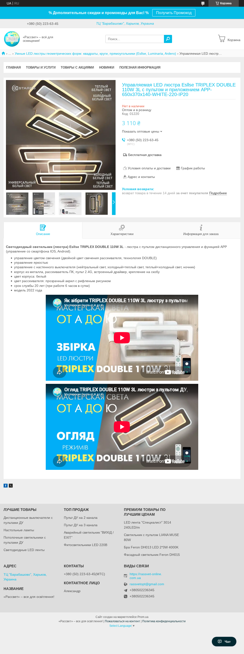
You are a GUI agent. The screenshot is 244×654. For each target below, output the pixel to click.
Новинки (106, 67)
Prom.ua (142, 617)
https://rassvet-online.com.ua (146, 576)
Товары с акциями (77, 67)
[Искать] (168, 39)
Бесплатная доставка (145, 155)
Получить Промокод (174, 13)
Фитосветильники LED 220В (85, 545)
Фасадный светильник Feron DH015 (152, 555)
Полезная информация (139, 67)
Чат (228, 641)
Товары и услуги (41, 67)
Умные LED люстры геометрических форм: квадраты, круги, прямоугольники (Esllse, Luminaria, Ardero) (95, 53)
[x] (11, 486)
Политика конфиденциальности (164, 621)
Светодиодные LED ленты (24, 550)
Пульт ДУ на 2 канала (80, 518)
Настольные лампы (19, 530)
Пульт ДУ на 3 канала (80, 525)
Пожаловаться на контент (122, 621)
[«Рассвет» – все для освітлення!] (12, 39)
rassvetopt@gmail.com (147, 584)
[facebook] (6, 486)
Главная (13, 67)
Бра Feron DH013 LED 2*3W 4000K (151, 547)
